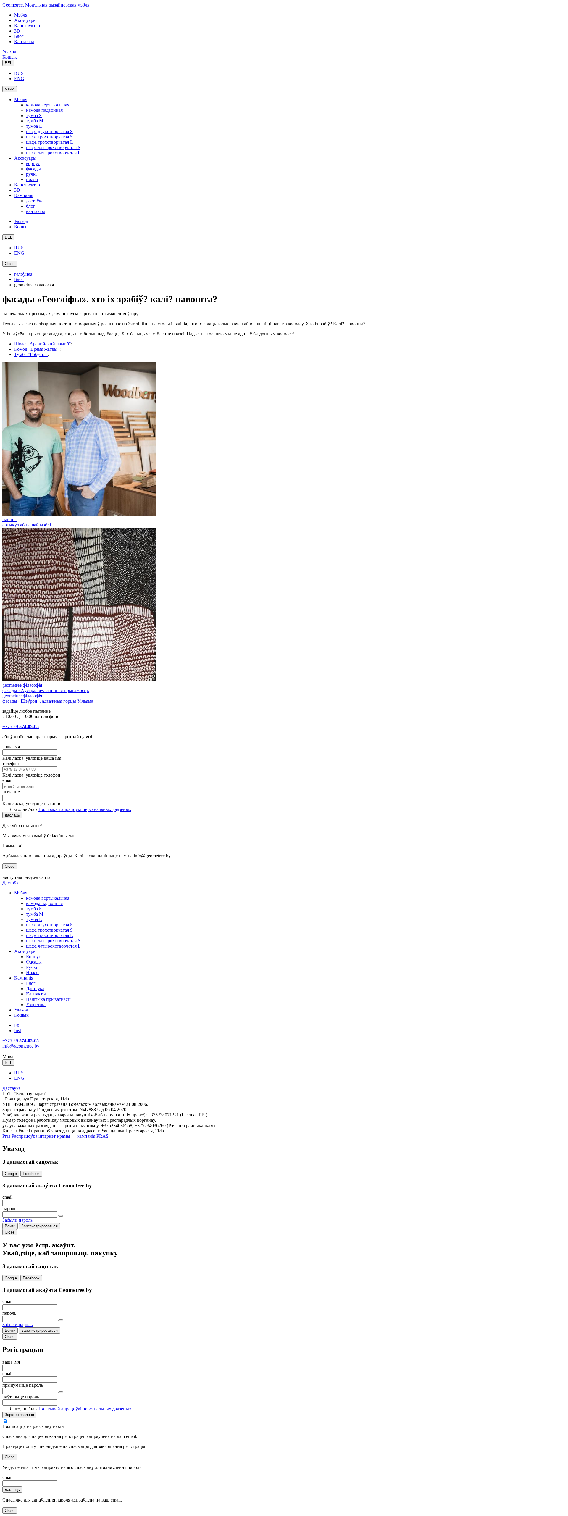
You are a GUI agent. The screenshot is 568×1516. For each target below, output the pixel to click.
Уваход (9, 51)
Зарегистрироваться (39, 1226)
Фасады (34, 961)
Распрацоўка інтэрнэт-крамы (40, 1136)
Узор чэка (36, 1004)
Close (9, 263)
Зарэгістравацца (19, 1414)
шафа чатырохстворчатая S (53, 147)
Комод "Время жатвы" (36, 349)
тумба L (34, 126)
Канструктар (27, 25)
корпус (33, 163)
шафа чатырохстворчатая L (53, 152)
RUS (19, 73)
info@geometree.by (20, 1045)
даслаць (12, 815)
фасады (33, 168)
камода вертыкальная (47, 104)
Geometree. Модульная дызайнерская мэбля (45, 4)
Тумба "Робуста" (31, 354)
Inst (17, 1030)
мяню (9, 89)
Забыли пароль (17, 1220)
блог (30, 206)
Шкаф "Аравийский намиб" (42, 343)
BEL (8, 63)
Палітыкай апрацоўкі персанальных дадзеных (84, 809)
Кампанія (23, 195)
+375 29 (20, 726)
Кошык (9, 56)
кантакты (35, 211)
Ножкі (32, 972)
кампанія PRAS (93, 1136)
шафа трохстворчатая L (49, 142)
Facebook (31, 1173)
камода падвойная (44, 110)
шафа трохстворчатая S (49, 136)
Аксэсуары (25, 20)
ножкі (32, 179)
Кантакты (24, 41)
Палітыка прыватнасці (49, 999)
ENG (19, 78)
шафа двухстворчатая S (49, 131)
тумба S (34, 115)
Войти (10, 1226)
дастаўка (34, 200)
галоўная (23, 274)
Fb (16, 1025)
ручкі (31, 174)
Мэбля (20, 14)
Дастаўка (11, 882)
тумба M (34, 120)
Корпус (33, 956)
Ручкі (31, 967)
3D (17, 30)
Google (11, 1173)
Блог (19, 36)
